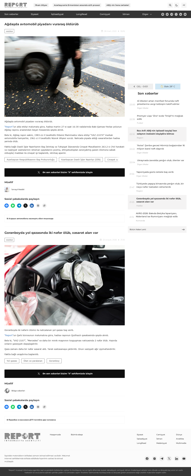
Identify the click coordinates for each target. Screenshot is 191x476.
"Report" (8, 335)
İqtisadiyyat (142, 439)
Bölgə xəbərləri (18, 391)
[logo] (15, 5)
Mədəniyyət (161, 443)
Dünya (179, 434)
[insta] (167, 14)
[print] (38, 206)
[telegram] (171, 14)
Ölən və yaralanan (33, 361)
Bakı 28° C (169, 86)
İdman (159, 439)
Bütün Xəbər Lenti (138, 229)
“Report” (8, 126)
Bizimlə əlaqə (77, 434)
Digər (145, 14)
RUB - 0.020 (142, 86)
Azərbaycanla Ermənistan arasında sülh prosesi (77, 5)
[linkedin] (180, 14)
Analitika (180, 439)
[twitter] (176, 14)
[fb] (162, 14)
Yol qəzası (12, 361)
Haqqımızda (55, 434)
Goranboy (54, 361)
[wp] (13, 206)
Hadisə (9, 31)
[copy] (44, 206)
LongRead (141, 443)
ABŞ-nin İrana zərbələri (118, 5)
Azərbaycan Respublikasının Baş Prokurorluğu (31, 159)
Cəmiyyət (160, 434)
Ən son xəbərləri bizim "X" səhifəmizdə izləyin (68, 172)
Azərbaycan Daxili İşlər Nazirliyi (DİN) (81, 159)
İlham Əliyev (41, 5)
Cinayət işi (112, 159)
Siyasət (140, 434)
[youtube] (185, 14)
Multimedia (181, 443)
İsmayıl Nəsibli (17, 189)
